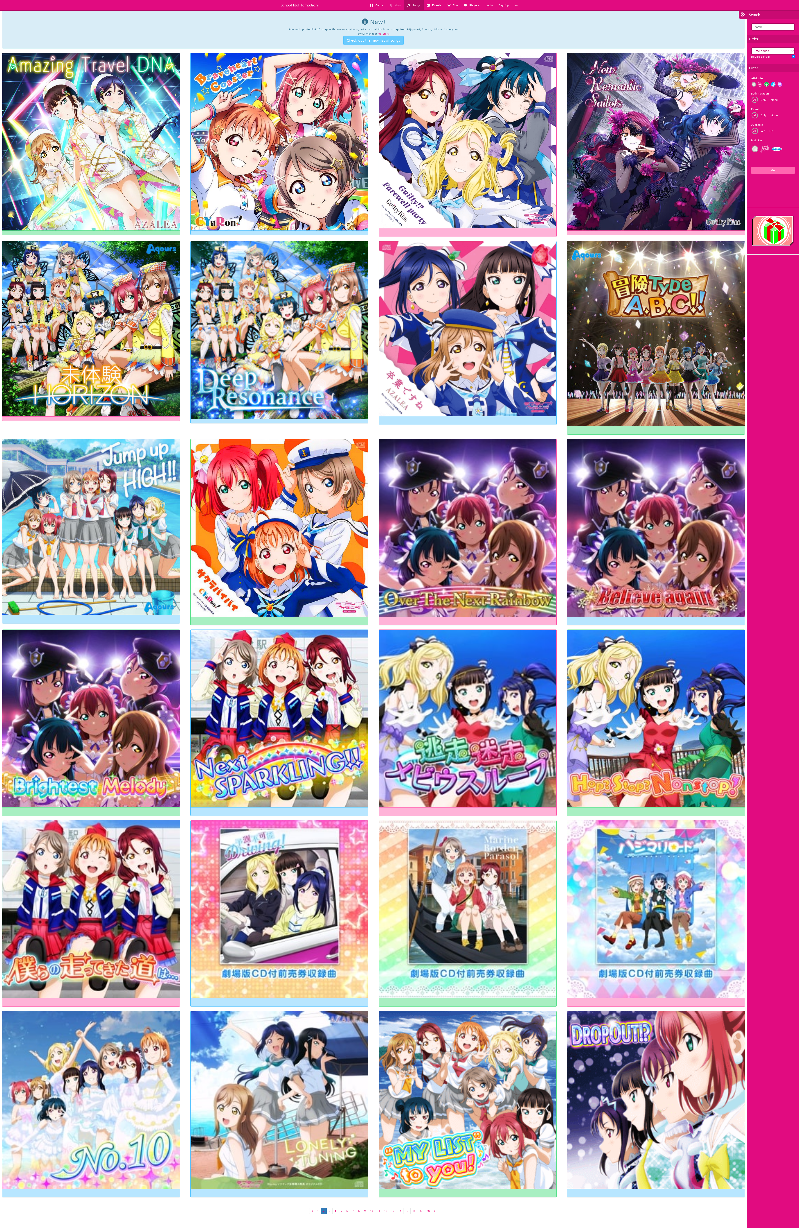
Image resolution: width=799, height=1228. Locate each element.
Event (755, 109)
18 (428, 1210)
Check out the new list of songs (373, 40)
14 (399, 1210)
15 (407, 1210)
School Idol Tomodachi (300, 5)
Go (773, 170)
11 (378, 1210)
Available (757, 124)
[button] (452, 5)
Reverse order (760, 56)
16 (414, 1210)
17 (421, 1210)
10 (371, 1210)
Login (489, 5)
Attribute (757, 78)
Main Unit (757, 140)
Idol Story (383, 33)
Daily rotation (760, 93)
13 (392, 1210)
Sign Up (504, 5)
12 (385, 1210)
